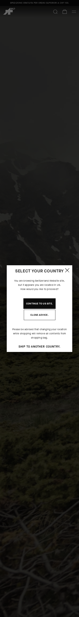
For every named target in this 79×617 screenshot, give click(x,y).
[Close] (67, 270)
